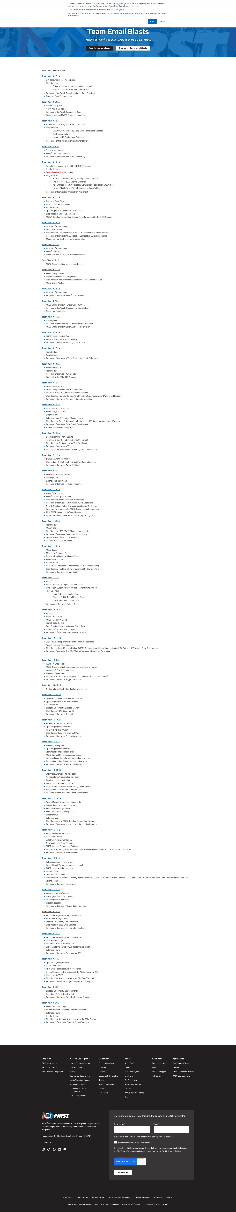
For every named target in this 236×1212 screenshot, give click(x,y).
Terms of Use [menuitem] (82, 1197)
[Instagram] (43, 1150)
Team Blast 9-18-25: (51, 934)
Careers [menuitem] (128, 1089)
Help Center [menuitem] (156, 1076)
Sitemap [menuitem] (169, 1197)
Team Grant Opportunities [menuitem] (80, 1076)
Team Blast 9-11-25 (51, 959)
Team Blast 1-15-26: (51, 546)
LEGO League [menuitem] (49, 1063)
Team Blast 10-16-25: (51, 830)
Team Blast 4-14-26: (51, 288)
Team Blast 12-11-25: (51, 638)
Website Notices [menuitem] (97, 1197)
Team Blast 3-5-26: (50, 383)
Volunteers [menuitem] (103, 1067)
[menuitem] (135, 1071)
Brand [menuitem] (127, 1097)
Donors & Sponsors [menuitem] (106, 1063)
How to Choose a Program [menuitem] (80, 1063)
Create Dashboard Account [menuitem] (183, 1072)
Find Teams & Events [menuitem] (181, 1063)
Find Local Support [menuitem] (159, 1072)
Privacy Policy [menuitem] (68, 1197)
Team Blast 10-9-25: (51, 858)
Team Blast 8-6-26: (50, 121)
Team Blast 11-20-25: (51, 694)
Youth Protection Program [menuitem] (80, 1080)
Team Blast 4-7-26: (50, 301)
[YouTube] (64, 1150)
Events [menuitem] (72, 1072)
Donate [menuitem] (176, 1067)
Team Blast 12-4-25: (51, 660)
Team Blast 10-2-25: (51, 889)
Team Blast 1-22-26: (51, 521)
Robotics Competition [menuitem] (52, 1072)
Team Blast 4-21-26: (51, 269)
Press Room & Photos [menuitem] (133, 1084)
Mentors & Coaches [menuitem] (106, 1084)
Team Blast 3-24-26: (51, 332)
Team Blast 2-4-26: (50, 471)
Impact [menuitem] (127, 1067)
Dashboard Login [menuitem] (182, 1076)
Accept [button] (152, 21)
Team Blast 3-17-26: (51, 348)
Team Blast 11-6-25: (51, 742)
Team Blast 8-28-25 (51, 1003)
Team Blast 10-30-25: (51, 770)
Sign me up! (123, 1172)
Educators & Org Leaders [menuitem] (108, 1076)
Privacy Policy (117, 10)
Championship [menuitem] (78, 1096)
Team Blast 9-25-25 (51, 911)
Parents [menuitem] (102, 1072)
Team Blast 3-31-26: (51, 317)
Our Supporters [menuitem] (131, 1080)
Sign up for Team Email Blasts (133, 48)
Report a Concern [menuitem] (143, 1197)
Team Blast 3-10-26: (51, 364)
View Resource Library (99, 48)
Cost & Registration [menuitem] (77, 1067)
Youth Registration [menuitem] (77, 1084)
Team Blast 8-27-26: (51, 76)
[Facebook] (54, 1150)
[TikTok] (48, 1150)
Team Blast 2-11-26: (51, 455)
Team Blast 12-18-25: (51, 610)
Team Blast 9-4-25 (50, 987)
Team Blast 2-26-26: (51, 405)
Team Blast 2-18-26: (51, 433)
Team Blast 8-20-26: (51, 102)
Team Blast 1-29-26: (51, 489)
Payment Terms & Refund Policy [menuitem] (120, 1197)
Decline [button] (162, 21)
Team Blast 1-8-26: (50, 578)
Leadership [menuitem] (129, 1076)
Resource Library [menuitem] (158, 1063)
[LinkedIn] (59, 1150)
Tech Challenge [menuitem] (50, 1067)
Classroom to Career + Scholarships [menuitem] (78, 1090)
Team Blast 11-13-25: (51, 720)
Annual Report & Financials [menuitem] (135, 1093)
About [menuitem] (129, 1063)
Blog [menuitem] (154, 1067)
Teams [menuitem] (101, 1080)
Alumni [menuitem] (101, 1089)
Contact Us (46, 1142)
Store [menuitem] (103, 1093)
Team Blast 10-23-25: (51, 798)
